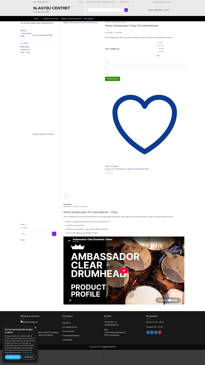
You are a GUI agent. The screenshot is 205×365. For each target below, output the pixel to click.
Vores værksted (68, 331)
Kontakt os (66, 323)
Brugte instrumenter (50, 19)
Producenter (116, 22)
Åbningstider (89, 19)
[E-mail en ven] (111, 172)
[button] (155, 10)
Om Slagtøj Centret (70, 327)
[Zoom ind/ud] (2, 352)
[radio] (171, 43)
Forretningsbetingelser (71, 335)
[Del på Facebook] (107, 172)
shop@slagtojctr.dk (111, 325)
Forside (107, 22)
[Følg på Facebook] (148, 332)
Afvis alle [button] (29, 357)
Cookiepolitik (67, 340)
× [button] (35, 328)
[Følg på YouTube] (159, 332)
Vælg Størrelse (112, 49)
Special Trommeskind (136, 169)
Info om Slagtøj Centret (40, 2)
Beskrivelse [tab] (67, 206)
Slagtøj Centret (51, 8)
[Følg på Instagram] (152, 332)
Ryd (158, 55)
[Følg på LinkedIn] (156, 332)
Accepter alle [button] (13, 357)
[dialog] (20, 344)
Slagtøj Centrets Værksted (71, 19)
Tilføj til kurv (112, 79)
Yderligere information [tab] (80, 206)
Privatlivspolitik (27, 352)
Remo (124, 22)
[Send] (126, 10)
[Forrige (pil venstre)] (2, 361)
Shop (36, 19)
